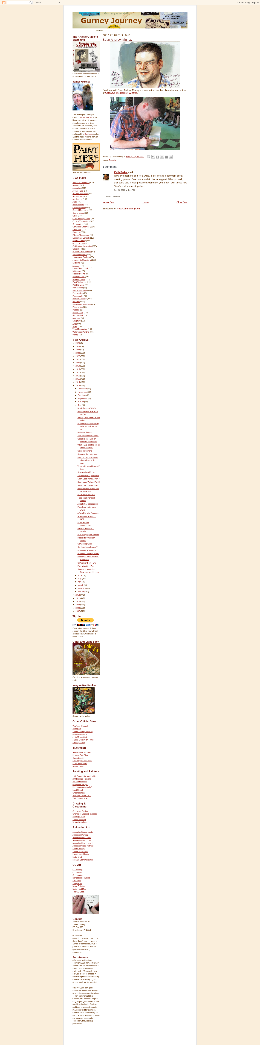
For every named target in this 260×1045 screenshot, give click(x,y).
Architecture (78, 191)
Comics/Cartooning (81, 221)
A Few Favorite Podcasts (88, 513)
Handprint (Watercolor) (82, 787)
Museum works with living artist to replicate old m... (88, 426)
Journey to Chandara (82, 260)
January (81, 592)
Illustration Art (78, 758)
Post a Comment (113, 196)
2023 (78, 353)
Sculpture (77, 321)
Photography (78, 296)
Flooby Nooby (79, 849)
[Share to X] (162, 157)
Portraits (76, 301)
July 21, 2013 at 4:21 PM (124, 190)
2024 (78, 350)
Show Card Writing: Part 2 (88, 482)
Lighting (76, 265)
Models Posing (79, 274)
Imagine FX (77, 883)
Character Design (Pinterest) (85, 814)
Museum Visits (79, 279)
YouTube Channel (80, 726)
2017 (78, 372)
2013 (78, 385)
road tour (76, 318)
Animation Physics (80, 835)
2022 (78, 356)
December (82, 389)
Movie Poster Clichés (86, 408)
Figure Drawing (79, 240)
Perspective (78, 293)
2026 (78, 343)
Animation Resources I (82, 840)
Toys (75, 324)
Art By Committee (80, 193)
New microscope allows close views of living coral (87, 460)
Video (75, 326)
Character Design (80, 811)
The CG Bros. (79, 892)
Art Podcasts (78, 196)
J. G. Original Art (80, 737)
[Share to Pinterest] (171, 157)
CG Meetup (77, 870)
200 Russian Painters (82, 779)
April (80, 582)
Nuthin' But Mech (80, 889)
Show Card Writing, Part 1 (88, 485)
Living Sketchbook (80, 268)
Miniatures (77, 271)
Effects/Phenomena (81, 235)
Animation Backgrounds (83, 832)
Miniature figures (84, 432)
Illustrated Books (80, 254)
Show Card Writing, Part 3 (88, 479)
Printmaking (78, 307)
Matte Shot (77, 857)
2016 (78, 376)
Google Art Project (80, 784)
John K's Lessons (80, 851)
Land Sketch (78, 790)
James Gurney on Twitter (83, 740)
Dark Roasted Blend (81, 878)
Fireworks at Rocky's (86, 550)
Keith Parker (121, 172)
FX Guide (77, 881)
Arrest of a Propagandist (87, 504)
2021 (78, 359)
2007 (78, 611)
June (80, 575)
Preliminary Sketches (82, 304)
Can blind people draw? (87, 547)
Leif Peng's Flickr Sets (82, 761)
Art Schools (77, 199)
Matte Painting (79, 886)
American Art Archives (82, 752)
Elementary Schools (81, 238)
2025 (78, 346)
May (80, 579)
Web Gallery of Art (80, 798)
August (81, 402)
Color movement (84, 451)
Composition (78, 224)
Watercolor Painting (81, 332)
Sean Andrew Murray (86, 472)
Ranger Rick (78, 315)
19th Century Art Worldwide (84, 776)
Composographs (84, 544)
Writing (75, 335)
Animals (76, 185)
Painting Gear (78, 285)
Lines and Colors (80, 763)
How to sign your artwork (88, 534)
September (83, 398)
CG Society (77, 872)
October (81, 395)
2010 (78, 601)
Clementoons (78, 213)
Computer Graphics (81, 227)
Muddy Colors (79, 766)
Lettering (76, 263)
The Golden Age (79, 819)
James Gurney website (83, 731)
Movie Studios (79, 277)
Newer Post (108, 202)
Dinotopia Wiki (79, 743)
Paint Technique (79, 282)
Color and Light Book (81, 218)
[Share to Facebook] (166, 157)
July (80, 405)
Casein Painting (79, 207)
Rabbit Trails (78, 313)
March (81, 585)
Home (146, 202)
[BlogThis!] (157, 157)
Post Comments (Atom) (129, 208)
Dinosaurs (77, 230)
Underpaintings (79, 793)
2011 (78, 598)
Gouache (76, 249)
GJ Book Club (79, 243)
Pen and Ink (78, 288)
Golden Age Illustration (82, 246)
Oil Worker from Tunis (86, 563)
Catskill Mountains (80, 210)
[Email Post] (148, 156)
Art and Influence (80, 782)
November (82, 392)
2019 (78, 366)
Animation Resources (82, 837)
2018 (78, 369)
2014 (78, 382)
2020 (78, 363)
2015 (78, 379)
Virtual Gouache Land (82, 795)
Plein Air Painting (79, 299)
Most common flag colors (88, 553)
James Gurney (85, 117)
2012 (78, 595)
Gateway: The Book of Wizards (121, 93)
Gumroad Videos (80, 734)
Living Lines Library (81, 854)
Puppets (76, 310)
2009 (78, 605)
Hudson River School (82, 252)
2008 (78, 608)
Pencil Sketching (80, 290)
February (82, 588)
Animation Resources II (83, 843)
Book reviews (78, 205)
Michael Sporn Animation (83, 860)
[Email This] (153, 157)
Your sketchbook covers (88, 436)
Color (75, 216)
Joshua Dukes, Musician (88, 476)
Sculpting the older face (87, 454)
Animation (77, 188)
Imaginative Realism (81, 257)
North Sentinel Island (86, 494)
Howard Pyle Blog (80, 755)
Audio (75, 202)
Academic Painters (81, 183)
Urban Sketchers (80, 822)
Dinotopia (89, 134)
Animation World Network (83, 846)
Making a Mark (79, 817)
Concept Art (78, 875)
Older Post (182, 202)
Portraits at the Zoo (85, 566)
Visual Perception (80, 329)
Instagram (77, 729)
